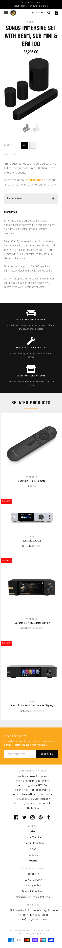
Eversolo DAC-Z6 (31, 540)
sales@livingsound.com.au (33, 919)
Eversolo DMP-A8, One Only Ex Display (32, 705)
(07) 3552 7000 (39, 915)
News (24, 5)
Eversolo (32, 477)
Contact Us (33, 874)
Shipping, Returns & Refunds (33, 897)
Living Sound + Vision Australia (30, 930)
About (16, 5)
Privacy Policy (33, 885)
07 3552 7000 (34, 2)
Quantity (9, 155)
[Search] (48, 12)
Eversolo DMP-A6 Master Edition (32, 623)
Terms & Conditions (33, 891)
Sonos (31, 22)
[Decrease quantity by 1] (23, 155)
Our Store (43, 5)
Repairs (33, 860)
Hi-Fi (33, 831)
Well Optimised (38, 933)
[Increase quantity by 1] (40, 155)
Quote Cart (37, 12)
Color (7, 145)
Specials (33, 855)
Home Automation (33, 843)
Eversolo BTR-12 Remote (31, 481)
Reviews (33, 5)
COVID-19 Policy (33, 880)
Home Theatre (33, 837)
